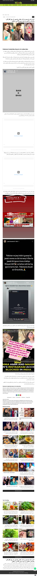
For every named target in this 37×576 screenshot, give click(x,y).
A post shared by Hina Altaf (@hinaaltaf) (18, 188)
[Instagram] (32, 0)
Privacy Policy (21, 572)
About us (13, 572)
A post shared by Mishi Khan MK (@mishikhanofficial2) (18, 149)
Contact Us (17, 572)
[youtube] (33, 0)
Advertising (26, 572)
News (14, 397)
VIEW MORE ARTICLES (18, 490)
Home (10, 572)
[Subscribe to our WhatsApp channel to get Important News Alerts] (35, 569)
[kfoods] (18, 3)
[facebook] (31, 0)
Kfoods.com (22, 571)
